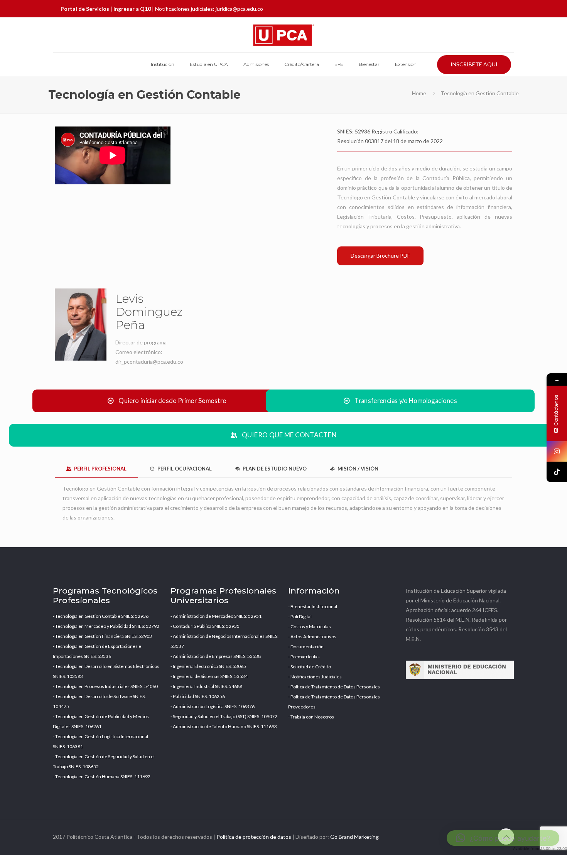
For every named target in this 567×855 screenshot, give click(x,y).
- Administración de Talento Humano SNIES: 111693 (223, 726)
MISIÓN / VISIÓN (357, 468)
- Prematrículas (304, 656)
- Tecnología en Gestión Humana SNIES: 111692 (101, 776)
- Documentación (306, 646)
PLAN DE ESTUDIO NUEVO (274, 468)
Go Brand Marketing (354, 836)
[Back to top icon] (506, 836)
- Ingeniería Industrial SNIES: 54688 (206, 686)
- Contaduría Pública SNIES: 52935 (205, 626)
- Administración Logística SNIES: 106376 (212, 706)
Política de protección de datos (253, 836)
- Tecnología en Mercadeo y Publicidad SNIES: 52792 (106, 626)
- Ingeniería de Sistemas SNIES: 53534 (209, 676)
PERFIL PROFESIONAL (100, 468)
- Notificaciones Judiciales (315, 677)
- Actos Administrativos (312, 636)
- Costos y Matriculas (309, 626)
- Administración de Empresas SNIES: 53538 (215, 656)
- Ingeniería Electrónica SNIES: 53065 (208, 666)
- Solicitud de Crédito (309, 666)
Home (419, 93)
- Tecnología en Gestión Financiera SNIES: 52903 (102, 636)
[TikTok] (557, 472)
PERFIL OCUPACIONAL (184, 468)
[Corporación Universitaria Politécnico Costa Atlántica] (283, 34)
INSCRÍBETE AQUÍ (474, 64)
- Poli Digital (300, 616)
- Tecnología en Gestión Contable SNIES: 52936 (100, 616)
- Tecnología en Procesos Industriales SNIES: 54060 (105, 686)
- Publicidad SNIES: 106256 (197, 696)
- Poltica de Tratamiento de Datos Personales (334, 687)
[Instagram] (557, 451)
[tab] (96, 468)
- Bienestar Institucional (312, 606)
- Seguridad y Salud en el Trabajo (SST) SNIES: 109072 (223, 716)
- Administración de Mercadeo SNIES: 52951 (216, 616)
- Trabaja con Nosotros (311, 717)
